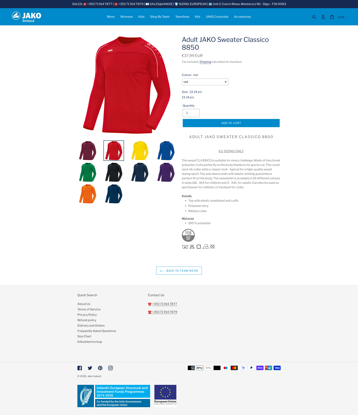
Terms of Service (89, 309)
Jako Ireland (94, 376)
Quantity (188, 105)
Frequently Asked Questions (96, 331)
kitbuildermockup (89, 342)
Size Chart (84, 336)
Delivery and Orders (91, 325)
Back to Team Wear (181, 270)
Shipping (205, 61)
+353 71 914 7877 (164, 304)
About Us (83, 304)
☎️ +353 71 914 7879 (162, 312)
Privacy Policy (87, 315)
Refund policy (86, 320)
